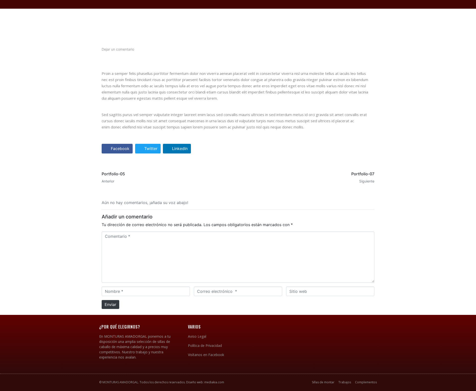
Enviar (110, 304)
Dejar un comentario (118, 49)
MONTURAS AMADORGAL (120, 382)
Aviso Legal (197, 336)
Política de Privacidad (205, 345)
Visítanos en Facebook (206, 354)
